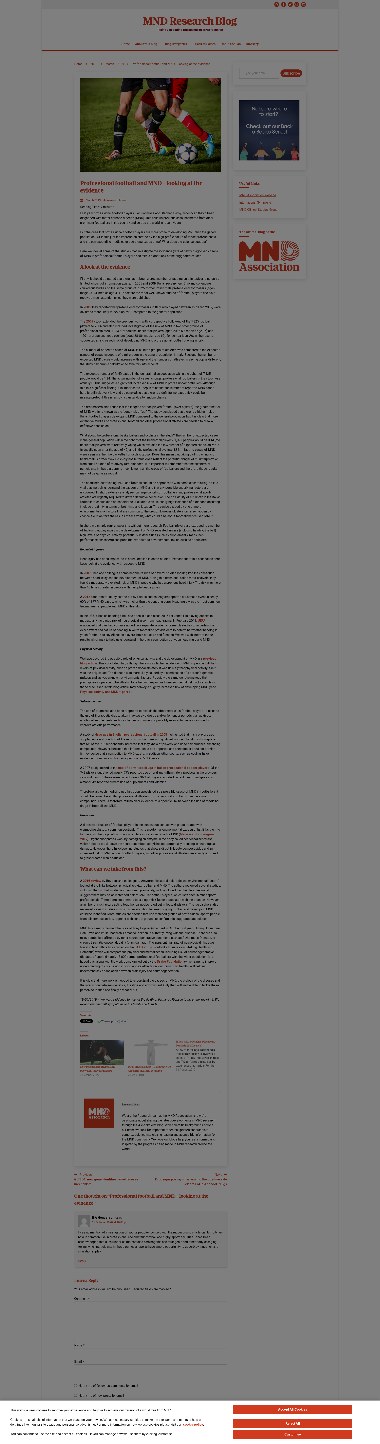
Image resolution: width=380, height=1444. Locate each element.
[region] (190, 1422)
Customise (292, 1434)
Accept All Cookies (292, 1409)
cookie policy (193, 1424)
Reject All (292, 1423)
